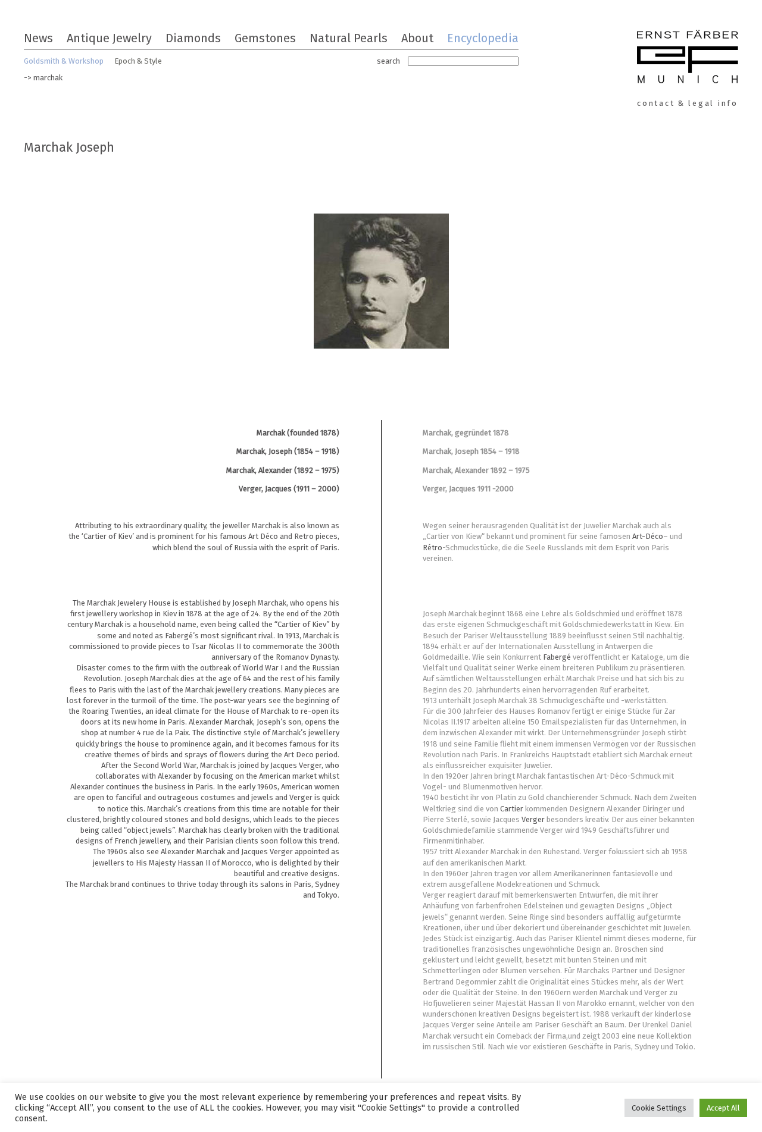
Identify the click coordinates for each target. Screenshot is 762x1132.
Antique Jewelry (109, 38)
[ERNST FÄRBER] (687, 58)
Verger (533, 819)
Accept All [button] (723, 1107)
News (38, 38)
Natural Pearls (349, 38)
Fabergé (558, 657)
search (388, 61)
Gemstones (265, 38)
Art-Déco (647, 536)
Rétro (432, 547)
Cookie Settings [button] (659, 1107)
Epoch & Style (138, 61)
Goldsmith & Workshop (64, 61)
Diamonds (193, 38)
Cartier (512, 808)
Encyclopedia (483, 38)
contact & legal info (687, 103)
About (417, 38)
